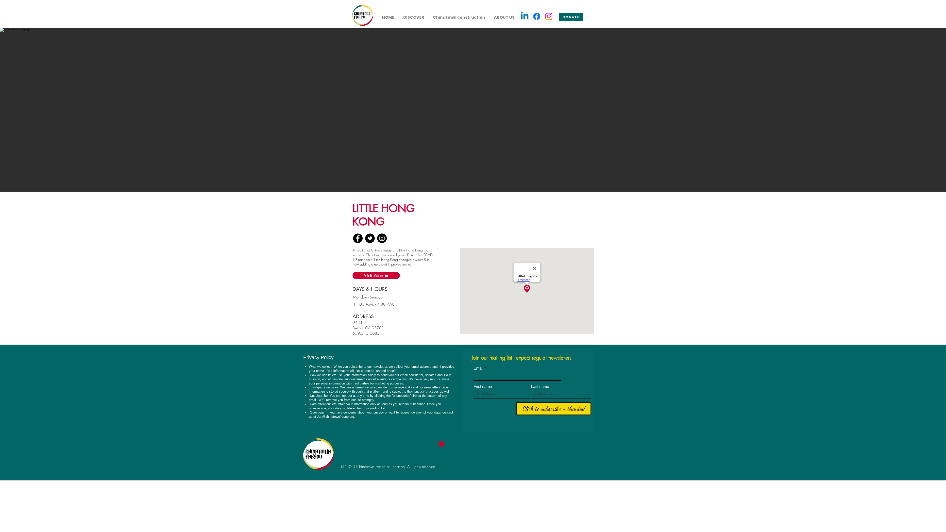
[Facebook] (536, 16)
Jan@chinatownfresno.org (335, 416)
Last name (540, 387)
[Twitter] (370, 238)
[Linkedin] (524, 16)
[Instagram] (549, 16)
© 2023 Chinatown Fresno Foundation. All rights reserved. (389, 466)
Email (478, 368)
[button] (413, 15)
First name (482, 387)
